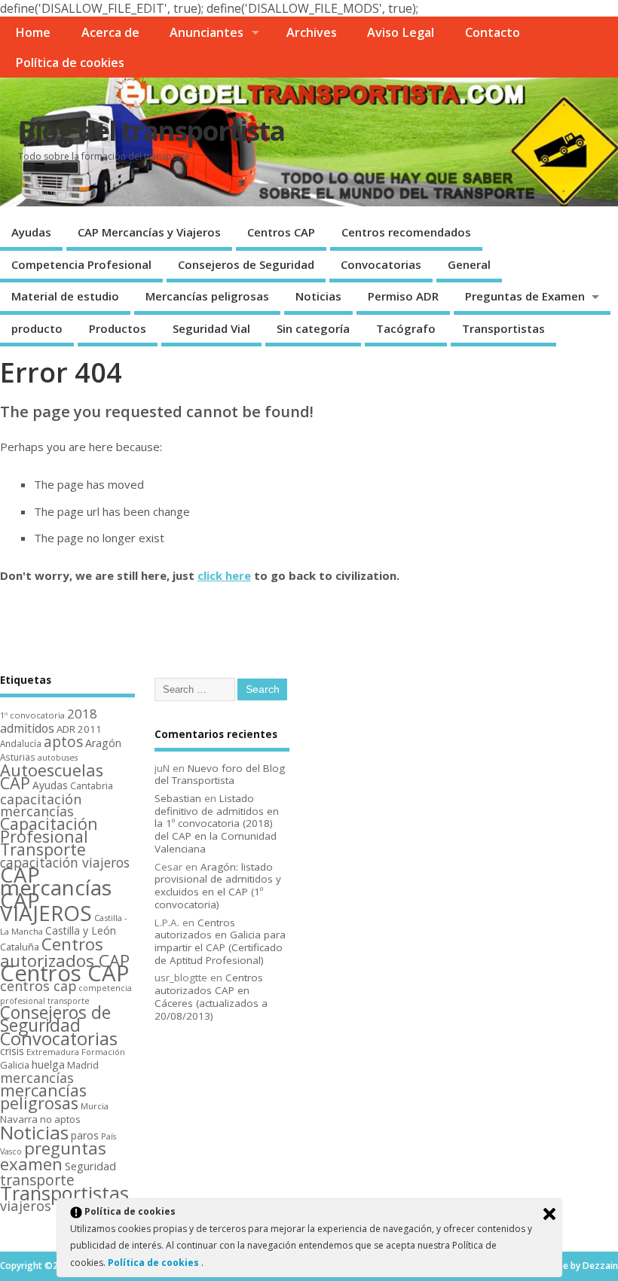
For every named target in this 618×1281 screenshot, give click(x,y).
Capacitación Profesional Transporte (49, 836)
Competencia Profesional (81, 264)
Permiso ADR (403, 295)
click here (224, 575)
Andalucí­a (20, 743)
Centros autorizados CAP (65, 951)
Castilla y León (80, 930)
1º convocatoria (32, 715)
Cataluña (19, 946)
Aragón (103, 743)
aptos (63, 742)
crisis (12, 1051)
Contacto (492, 32)
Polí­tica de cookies (69, 62)
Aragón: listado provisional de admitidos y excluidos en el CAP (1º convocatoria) (217, 885)
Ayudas (31, 231)
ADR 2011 (79, 729)
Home (32, 32)
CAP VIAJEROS (46, 906)
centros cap (38, 986)
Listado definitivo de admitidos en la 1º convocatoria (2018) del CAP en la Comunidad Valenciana (216, 823)
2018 (82, 713)
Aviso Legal (400, 32)
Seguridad (90, 1165)
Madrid (83, 1065)
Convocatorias (381, 264)
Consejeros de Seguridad (246, 264)
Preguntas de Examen (525, 295)
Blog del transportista (151, 130)
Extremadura (52, 1051)
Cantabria (91, 785)
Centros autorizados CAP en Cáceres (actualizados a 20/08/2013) (211, 996)
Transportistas (503, 328)
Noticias (318, 295)
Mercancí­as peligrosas (207, 295)
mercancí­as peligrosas (43, 1096)
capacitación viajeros (65, 862)
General (469, 264)
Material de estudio (65, 295)
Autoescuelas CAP (51, 776)
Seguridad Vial (211, 328)
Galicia (14, 1065)
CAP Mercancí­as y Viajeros (149, 231)
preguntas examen (53, 1156)
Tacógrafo (406, 328)
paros (85, 1135)
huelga (48, 1064)
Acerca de (110, 32)
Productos (117, 328)
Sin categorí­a (313, 328)
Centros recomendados (406, 231)
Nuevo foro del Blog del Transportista (219, 774)
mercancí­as (37, 1078)
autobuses (58, 757)
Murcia (95, 1106)
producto (37, 328)
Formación (103, 1051)
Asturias (17, 757)
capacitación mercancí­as (40, 805)
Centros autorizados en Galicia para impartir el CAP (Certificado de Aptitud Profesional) (220, 941)
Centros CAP (281, 231)
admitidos (27, 728)
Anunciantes (206, 32)
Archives (311, 32)
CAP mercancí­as (56, 880)
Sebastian (177, 798)
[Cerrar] (549, 1214)
